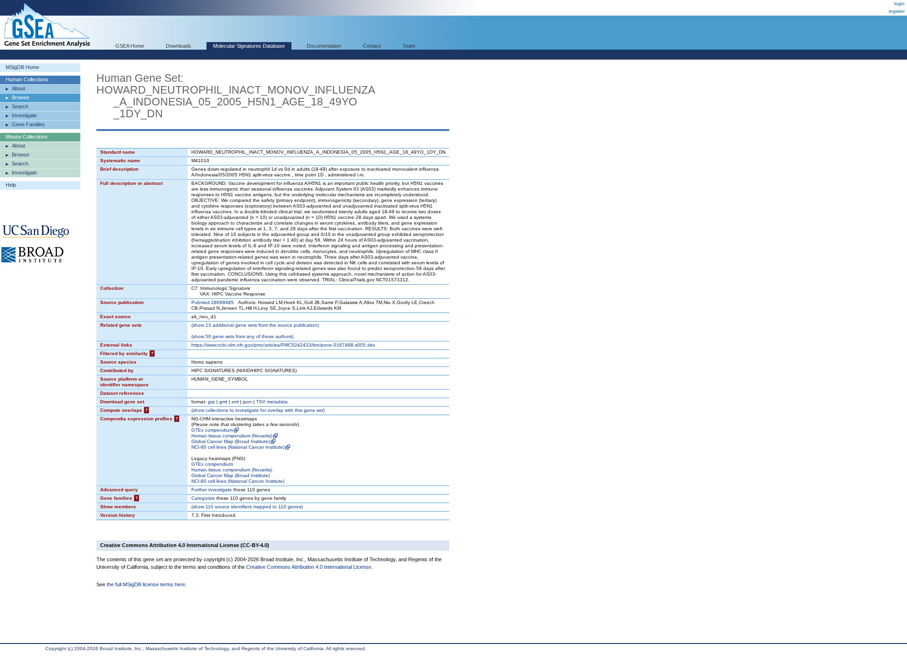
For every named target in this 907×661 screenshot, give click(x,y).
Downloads (178, 46)
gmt (223, 401)
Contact (372, 46)
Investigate (24, 115)
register (897, 11)
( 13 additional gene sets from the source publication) (255, 325)
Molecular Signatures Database (249, 46)
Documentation (324, 46)
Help (11, 185)
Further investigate (211, 489)
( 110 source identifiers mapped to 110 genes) (247, 506)
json (247, 401)
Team (408, 46)
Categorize (203, 498)
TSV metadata (272, 401)
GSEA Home (129, 46)
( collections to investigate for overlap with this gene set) (258, 410)
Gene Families (28, 124)
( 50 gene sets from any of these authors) (242, 336)
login (899, 3)
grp (211, 401)
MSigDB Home (22, 67)
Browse (20, 97)
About (18, 88)
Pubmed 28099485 (212, 302)
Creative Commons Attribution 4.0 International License (308, 567)
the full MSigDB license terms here (146, 584)
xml (235, 401)
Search (20, 106)
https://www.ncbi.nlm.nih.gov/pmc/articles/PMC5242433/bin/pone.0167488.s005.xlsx (283, 345)
